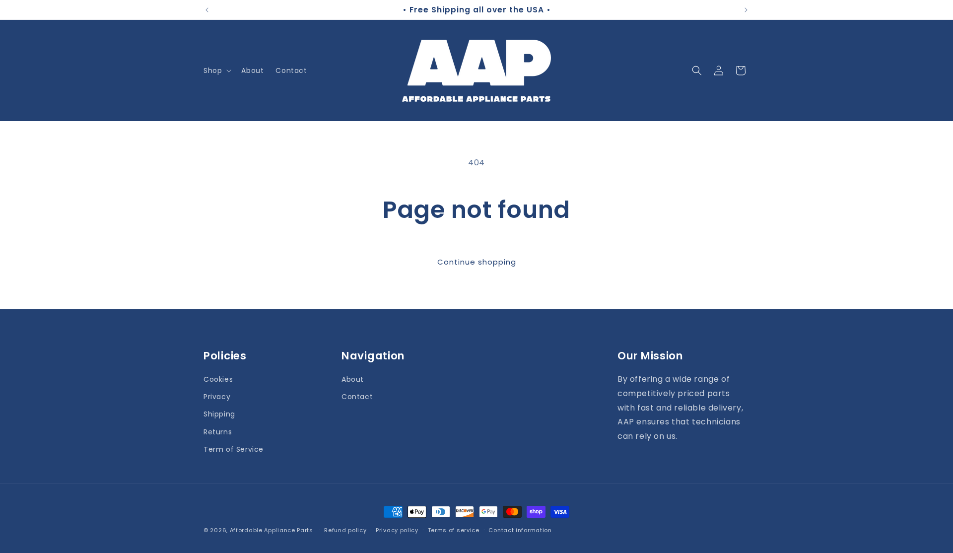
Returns (218, 431)
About (352, 379)
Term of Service (234, 449)
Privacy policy (397, 530)
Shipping (219, 414)
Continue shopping (476, 262)
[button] (216, 70)
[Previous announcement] (207, 9)
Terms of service (453, 530)
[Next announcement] (746, 9)
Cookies (218, 379)
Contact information (519, 530)
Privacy (217, 397)
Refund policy (345, 530)
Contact (357, 397)
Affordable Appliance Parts (271, 530)
